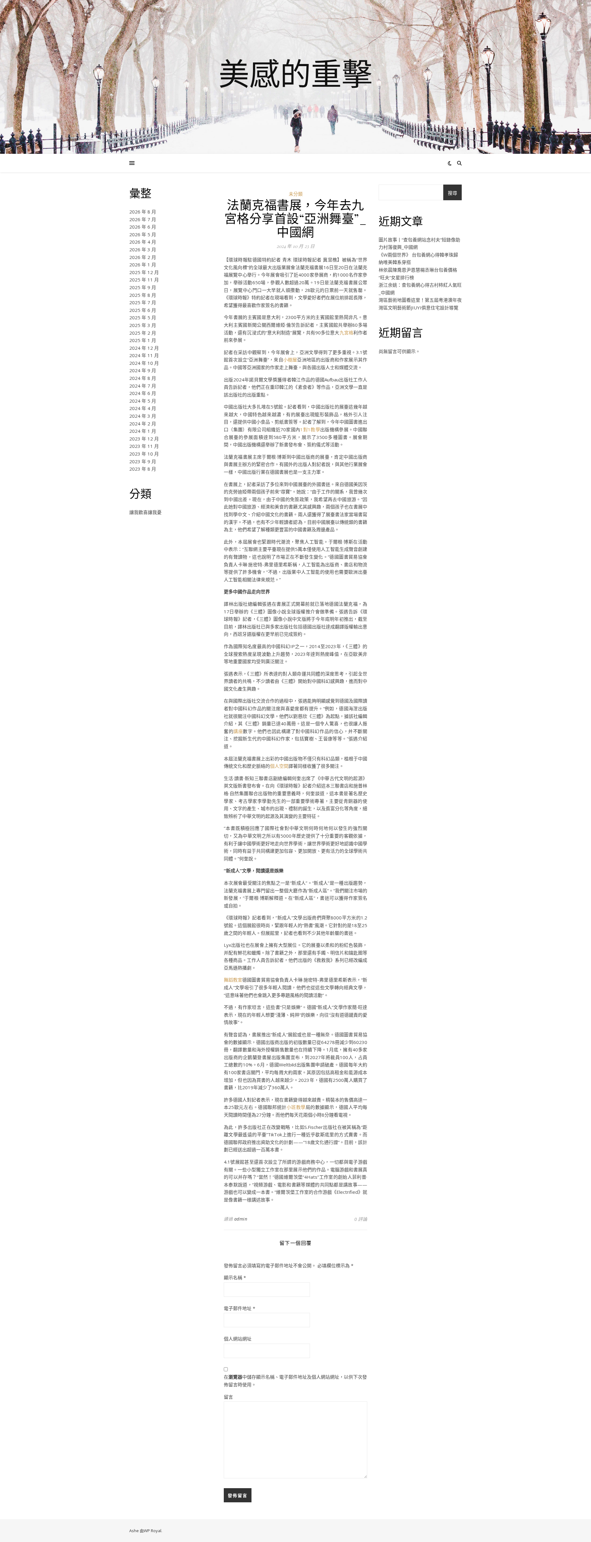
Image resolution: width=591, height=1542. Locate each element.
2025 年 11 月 (144, 280)
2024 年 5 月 (142, 401)
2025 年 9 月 (142, 287)
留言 (228, 1397)
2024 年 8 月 (142, 378)
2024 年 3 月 (142, 416)
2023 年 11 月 (144, 446)
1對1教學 (310, 429)
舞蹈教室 (233, 980)
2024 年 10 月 (144, 363)
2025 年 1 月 (142, 340)
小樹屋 (290, 360)
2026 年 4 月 (142, 242)
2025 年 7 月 (142, 302)
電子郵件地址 (239, 1308)
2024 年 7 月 (142, 386)
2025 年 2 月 (142, 333)
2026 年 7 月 (142, 219)
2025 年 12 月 (144, 272)
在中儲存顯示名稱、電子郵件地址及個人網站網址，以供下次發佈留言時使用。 (295, 1381)
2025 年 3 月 (142, 325)
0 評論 (360, 1219)
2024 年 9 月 (142, 370)
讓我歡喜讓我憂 (145, 512)
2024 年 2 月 (142, 423)
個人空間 (279, 766)
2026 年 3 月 (142, 249)
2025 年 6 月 (142, 310)
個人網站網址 (237, 1339)
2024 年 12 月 (144, 348)
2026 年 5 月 (142, 234)
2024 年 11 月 (144, 355)
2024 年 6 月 (142, 393)
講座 (238, 731)
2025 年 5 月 (142, 317)
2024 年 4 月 (142, 408)
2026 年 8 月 (142, 212)
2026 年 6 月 (142, 227)
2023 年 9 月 (142, 461)
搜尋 (452, 193)
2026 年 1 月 (142, 264)
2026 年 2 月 (142, 257)
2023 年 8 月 (142, 469)
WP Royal (152, 1530)
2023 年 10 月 (144, 454)
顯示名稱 (235, 1277)
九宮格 (346, 332)
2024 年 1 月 (142, 431)
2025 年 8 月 (142, 295)
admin (240, 1219)
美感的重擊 (295, 73)
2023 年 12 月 (144, 439)
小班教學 (296, 1107)
